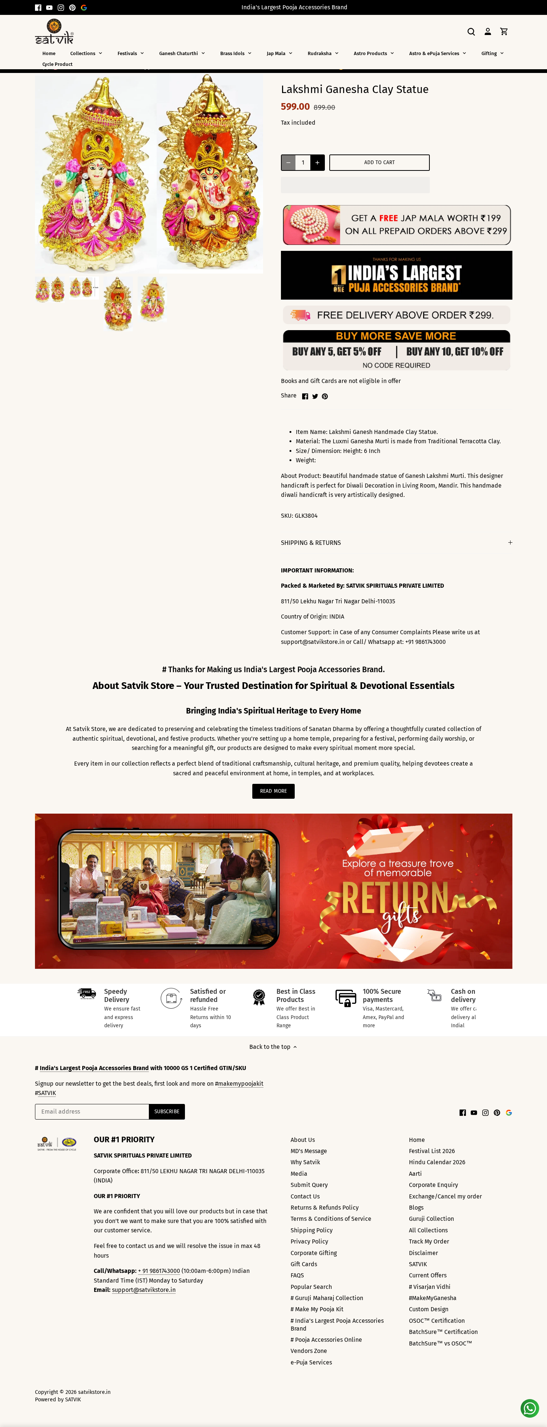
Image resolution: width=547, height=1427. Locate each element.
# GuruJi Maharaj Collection (327, 1298)
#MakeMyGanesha (433, 1298)
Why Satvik (305, 1162)
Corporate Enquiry (433, 1184)
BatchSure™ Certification (443, 1331)
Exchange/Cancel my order (445, 1196)
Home (417, 1139)
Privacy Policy (309, 1241)
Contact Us (305, 1196)
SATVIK (47, 1092)
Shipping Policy (312, 1230)
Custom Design (428, 1309)
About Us (303, 1139)
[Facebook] (38, 7)
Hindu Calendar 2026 (437, 1162)
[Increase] (317, 162)
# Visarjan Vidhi (430, 1286)
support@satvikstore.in (144, 1289)
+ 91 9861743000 (159, 1270)
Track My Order (429, 1241)
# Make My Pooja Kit (317, 1309)
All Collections (428, 1230)
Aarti (415, 1173)
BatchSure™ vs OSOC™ (440, 1343)
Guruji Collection (431, 1218)
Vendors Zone (309, 1350)
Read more (273, 791)
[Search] (471, 31)
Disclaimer (423, 1253)
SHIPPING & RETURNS (311, 542)
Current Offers (428, 1275)
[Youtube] (49, 7)
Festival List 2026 (432, 1151)
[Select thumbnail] (50, 290)
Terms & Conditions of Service (331, 1218)
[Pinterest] (72, 7)
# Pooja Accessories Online (326, 1339)
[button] (355, 185)
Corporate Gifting (314, 1253)
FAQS (297, 1275)
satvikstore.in (94, 1392)
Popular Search (311, 1286)
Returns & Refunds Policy (325, 1207)
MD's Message (309, 1151)
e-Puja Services (311, 1362)
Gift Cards (304, 1264)
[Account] (488, 31)
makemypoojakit (240, 1083)
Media (299, 1173)
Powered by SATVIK (58, 1399)
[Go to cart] (504, 31)
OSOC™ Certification (437, 1320)
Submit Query (309, 1184)
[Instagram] (61, 7)
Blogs (416, 1207)
